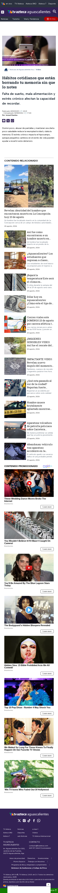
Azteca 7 (42, 4)
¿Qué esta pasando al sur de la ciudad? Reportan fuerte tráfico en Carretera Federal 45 (39, 387)
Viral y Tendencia (31, 19)
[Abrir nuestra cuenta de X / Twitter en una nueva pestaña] (19, 820)
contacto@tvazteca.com (38, 846)
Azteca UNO (31, 4)
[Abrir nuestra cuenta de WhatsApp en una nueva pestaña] (38, 820)
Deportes (52, 4)
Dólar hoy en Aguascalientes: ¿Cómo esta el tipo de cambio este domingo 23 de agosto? (39, 303)
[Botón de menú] (2, 12)
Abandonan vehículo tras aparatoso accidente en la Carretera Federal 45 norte (39, 451)
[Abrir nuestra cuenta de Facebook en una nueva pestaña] (33, 820)
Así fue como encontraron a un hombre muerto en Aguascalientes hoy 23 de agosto (39, 238)
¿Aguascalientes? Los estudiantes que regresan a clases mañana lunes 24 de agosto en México (40, 260)
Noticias (4, 19)
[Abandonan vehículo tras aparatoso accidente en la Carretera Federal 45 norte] (15, 452)
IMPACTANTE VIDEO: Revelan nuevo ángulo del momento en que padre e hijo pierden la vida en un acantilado (40, 367)
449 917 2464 (34, 848)
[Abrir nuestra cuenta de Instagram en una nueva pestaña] (24, 820)
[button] (48, 884)
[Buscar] (54, 11)
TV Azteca (19, 4)
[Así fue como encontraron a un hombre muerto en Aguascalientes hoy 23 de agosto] (15, 239)
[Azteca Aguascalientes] (29, 12)
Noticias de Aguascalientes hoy (22, 70)
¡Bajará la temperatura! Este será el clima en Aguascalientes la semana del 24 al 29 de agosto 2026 (40, 283)
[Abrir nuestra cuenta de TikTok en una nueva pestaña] (29, 820)
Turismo (16, 19)
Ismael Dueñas (12, 115)
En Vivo (52, 19)
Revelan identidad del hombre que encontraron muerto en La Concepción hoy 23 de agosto (27, 214)
